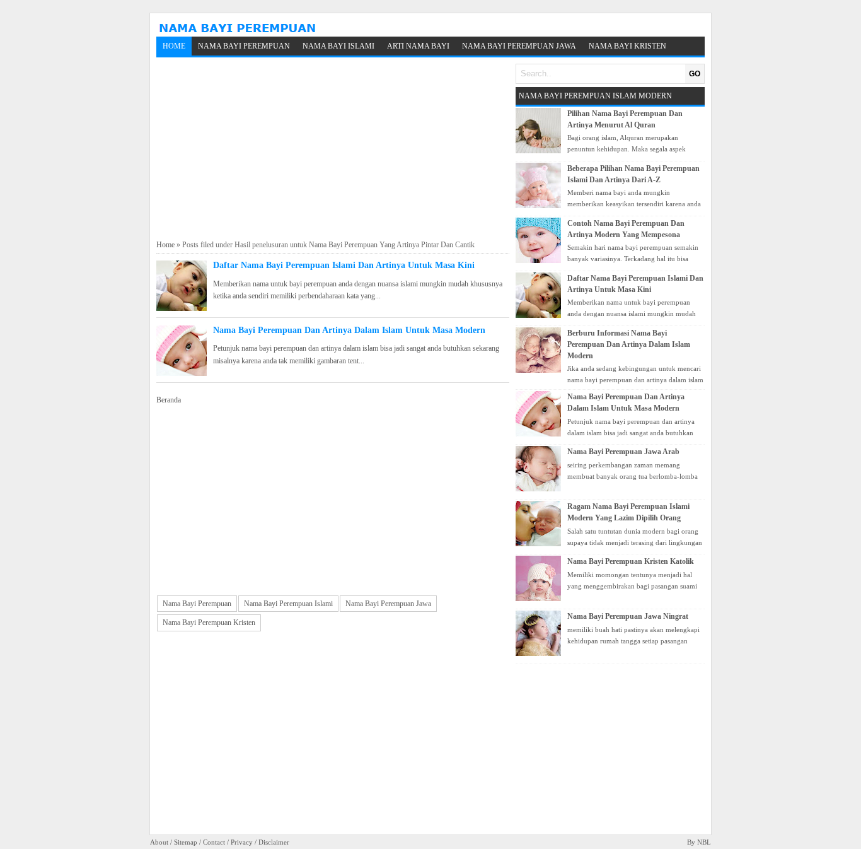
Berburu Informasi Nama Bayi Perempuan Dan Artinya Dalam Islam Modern (628, 344)
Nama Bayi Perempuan (244, 46)
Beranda (168, 399)
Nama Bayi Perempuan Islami (288, 603)
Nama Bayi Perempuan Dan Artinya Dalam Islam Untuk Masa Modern (349, 330)
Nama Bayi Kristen (627, 46)
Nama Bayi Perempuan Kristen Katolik (630, 561)
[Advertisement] (332, 149)
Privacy (242, 842)
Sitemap (185, 842)
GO (694, 73)
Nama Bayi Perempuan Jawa (519, 46)
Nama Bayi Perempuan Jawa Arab (623, 451)
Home (174, 46)
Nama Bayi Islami (338, 46)
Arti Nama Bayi (418, 46)
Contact (214, 842)
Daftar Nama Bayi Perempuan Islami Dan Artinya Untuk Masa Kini (344, 265)
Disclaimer (273, 842)
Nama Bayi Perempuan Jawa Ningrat (627, 616)
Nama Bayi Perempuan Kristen (209, 622)
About (159, 842)
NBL (704, 842)
